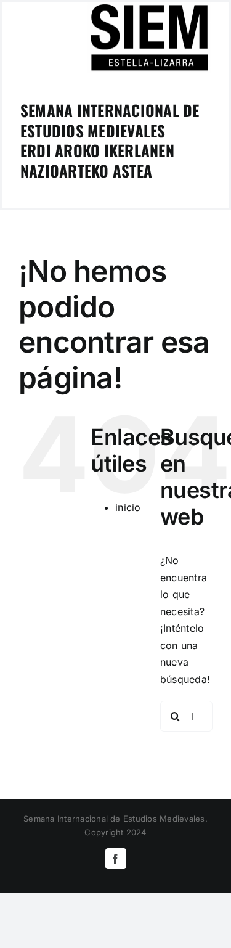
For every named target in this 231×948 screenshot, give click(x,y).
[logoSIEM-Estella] (149, 7)
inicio (127, 507)
